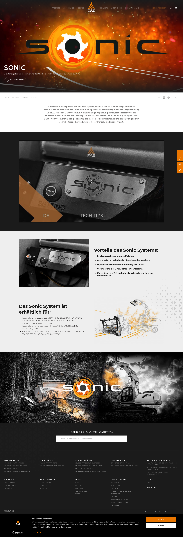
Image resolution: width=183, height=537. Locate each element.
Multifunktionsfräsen (159, 460)
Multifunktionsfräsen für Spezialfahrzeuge (157, 473)
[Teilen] (176, 97)
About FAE (115, 482)
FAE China (115, 505)
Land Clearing (45, 482)
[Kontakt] (180, 153)
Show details (37, 533)
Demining (8, 488)
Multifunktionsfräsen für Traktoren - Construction (163, 468)
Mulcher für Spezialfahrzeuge (17, 471)
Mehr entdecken (17, 80)
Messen (78, 485)
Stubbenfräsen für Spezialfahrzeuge (90, 471)
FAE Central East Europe (11, 97)
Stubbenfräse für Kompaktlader (88, 466)
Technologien (27, 97)
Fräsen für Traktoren (49, 463)
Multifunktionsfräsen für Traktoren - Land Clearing (163, 464)
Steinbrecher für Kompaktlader (124, 466)
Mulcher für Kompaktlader (15, 466)
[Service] (180, 158)
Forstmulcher (12, 460)
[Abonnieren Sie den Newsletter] (180, 170)
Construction (10, 485)
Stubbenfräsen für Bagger (86, 468)
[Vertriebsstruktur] (180, 164)
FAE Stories (80, 488)
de (176, 8)
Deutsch (10, 511)
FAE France (115, 494)
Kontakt (150, 482)
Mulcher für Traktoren (14, 463)
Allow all (161, 519)
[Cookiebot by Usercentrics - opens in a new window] (18, 532)
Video (77, 494)
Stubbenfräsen (83, 460)
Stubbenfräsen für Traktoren (87, 463)
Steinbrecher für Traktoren (122, 463)
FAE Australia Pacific (119, 499)
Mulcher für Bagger (12, 468)
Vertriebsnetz (117, 485)
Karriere (151, 487)
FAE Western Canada (119, 502)
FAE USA (114, 497)
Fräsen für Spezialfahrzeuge (52, 466)
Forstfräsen (46, 460)
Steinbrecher (118, 460)
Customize (160, 526)
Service (151, 480)
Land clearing (10, 482)
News (78, 480)
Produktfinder (159, 8)
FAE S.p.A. (114, 488)
